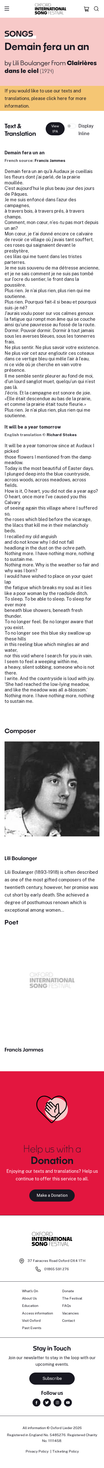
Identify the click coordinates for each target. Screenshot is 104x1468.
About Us (29, 1298)
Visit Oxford (31, 1320)
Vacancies (70, 1313)
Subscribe (52, 1378)
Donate (68, 1291)
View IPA (55, 128)
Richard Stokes (62, 434)
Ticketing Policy (65, 1451)
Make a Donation (52, 1195)
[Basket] (87, 9)
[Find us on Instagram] (57, 1402)
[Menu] (7, 9)
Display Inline (86, 129)
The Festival (72, 1298)
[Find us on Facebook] (36, 1402)
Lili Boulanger (31, 62)
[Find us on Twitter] (47, 1402)
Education (30, 1306)
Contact (68, 1320)
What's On (30, 1291)
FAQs (66, 1306)
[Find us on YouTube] (68, 1402)
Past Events (31, 1328)
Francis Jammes (50, 160)
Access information (37, 1313)
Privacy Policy (36, 1451)
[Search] (96, 9)
